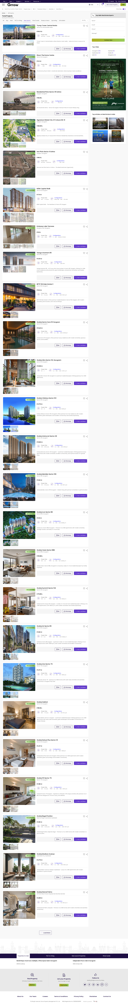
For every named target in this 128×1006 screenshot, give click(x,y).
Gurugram (96, 50)
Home (3, 13)
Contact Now (108, 40)
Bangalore (112, 55)
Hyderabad (96, 53)
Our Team (33, 996)
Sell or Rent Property (112, 4)
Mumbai (111, 50)
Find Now (32, 985)
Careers (45, 996)
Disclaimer (93, 996)
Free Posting (64, 985)
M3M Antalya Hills (77, 964)
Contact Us (107, 996)
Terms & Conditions (61, 996)
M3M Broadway (21, 964)
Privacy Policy (78, 996)
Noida (110, 53)
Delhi (94, 55)
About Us (20, 996)
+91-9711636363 (122, 1)
